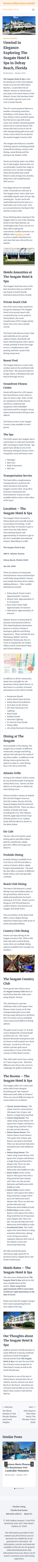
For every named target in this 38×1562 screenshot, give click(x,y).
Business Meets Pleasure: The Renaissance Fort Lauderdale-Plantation (18, 1467)
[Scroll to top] (33, 1559)
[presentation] (19, 1451)
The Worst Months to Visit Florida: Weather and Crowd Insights (10, 1414)
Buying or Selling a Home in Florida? (19, 3)
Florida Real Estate (19, 1510)
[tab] (14, 1488)
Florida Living (19, 1506)
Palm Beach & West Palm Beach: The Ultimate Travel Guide (28, 1414)
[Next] (32, 1464)
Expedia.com (20, 234)
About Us (28, 1514)
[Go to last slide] (6, 1464)
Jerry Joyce (9, 73)
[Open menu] (33, 10)
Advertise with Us (14, 1514)
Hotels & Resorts (10, 38)
